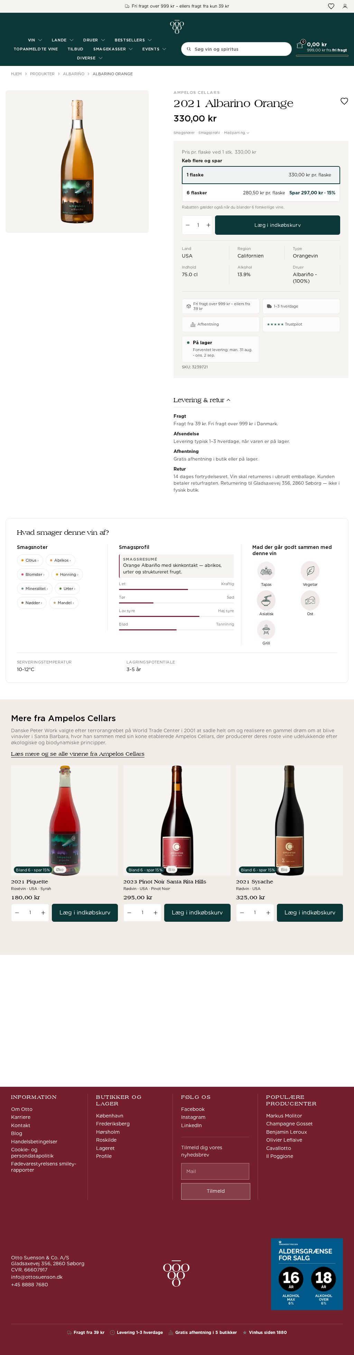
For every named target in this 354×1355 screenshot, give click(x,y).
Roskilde (106, 1140)
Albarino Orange (113, 73)
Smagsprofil (209, 132)
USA (187, 256)
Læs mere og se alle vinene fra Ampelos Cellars (78, 754)
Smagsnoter (184, 132)
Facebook (193, 1109)
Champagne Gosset (289, 1123)
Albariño (73, 73)
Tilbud (75, 49)
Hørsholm (108, 1132)
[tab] (202, 402)
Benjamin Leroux (286, 1132)
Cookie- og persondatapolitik (32, 1153)
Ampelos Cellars (197, 92)
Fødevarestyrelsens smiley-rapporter (43, 1167)
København (109, 1116)
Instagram (193, 1117)
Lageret (105, 1148)
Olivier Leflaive (284, 1140)
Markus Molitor (284, 1116)
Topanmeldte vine (35, 49)
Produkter (42, 73)
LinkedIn (191, 1125)
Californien (250, 256)
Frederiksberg (113, 1123)
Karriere (20, 1117)
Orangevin (305, 256)
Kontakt (20, 1125)
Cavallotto (278, 1148)
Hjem (16, 73)
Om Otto (21, 1109)
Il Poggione (279, 1156)
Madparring (234, 132)
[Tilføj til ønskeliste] (344, 101)
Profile (104, 1156)
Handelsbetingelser (34, 1141)
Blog (16, 1133)
